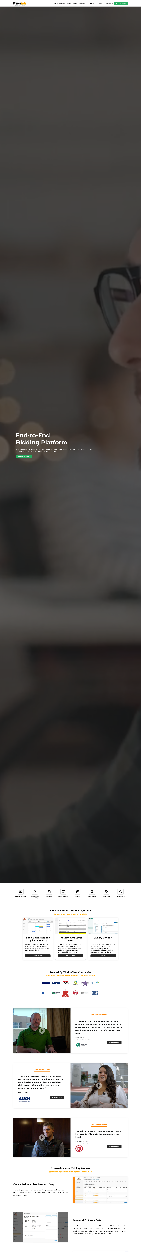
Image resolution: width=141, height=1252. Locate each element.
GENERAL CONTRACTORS (62, 3)
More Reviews (114, 1042)
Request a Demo (24, 456)
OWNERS (91, 3)
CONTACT (108, 3)
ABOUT (100, 3)
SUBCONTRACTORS (79, 3)
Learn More (38, 956)
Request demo (121, 3)
